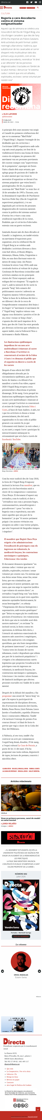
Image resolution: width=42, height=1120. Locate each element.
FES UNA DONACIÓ (30, 7)
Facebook (6, 439)
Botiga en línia (12, 1077)
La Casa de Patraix (26, 745)
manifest (28, 485)
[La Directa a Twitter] (31, 2)
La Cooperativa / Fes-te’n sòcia (18, 1071)
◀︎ (3, 971)
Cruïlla (4, 813)
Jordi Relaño (9, 823)
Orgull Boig (23, 771)
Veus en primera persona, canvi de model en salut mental (20, 819)
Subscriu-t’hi (12, 1074)
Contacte (10, 1083)
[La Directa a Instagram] (40, 2)
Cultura (5, 13)
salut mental (34, 771)
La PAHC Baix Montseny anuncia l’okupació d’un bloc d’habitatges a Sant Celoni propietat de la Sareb (21, 864)
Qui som (10, 1069)
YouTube (17, 439)
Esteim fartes (21, 977)
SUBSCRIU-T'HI (23, 7)
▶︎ (40, 971)
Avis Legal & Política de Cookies (19, 1085)
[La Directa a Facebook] (27, 2)
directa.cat (5, 2)
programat (7, 696)
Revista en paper (13, 1080)
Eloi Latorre (10, 114)
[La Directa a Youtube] (36, 2)
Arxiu (11, 826)
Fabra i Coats (34, 768)
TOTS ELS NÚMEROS (21, 936)
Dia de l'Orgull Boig (20, 768)
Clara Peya (6, 768)
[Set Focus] (37, 7)
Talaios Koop (24, 1117)
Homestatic (8, 117)
